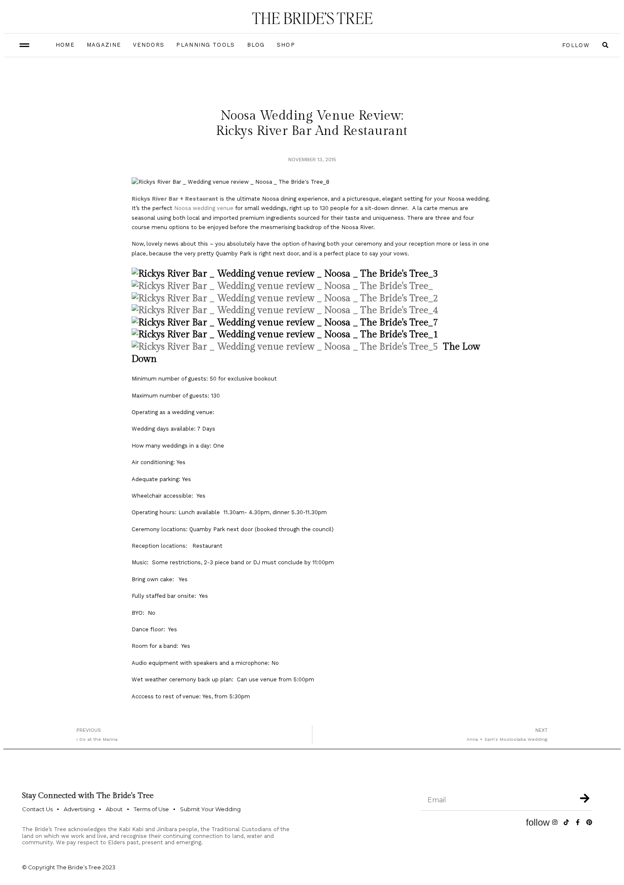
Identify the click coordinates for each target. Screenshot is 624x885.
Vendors (148, 45)
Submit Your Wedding (210, 809)
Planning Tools (205, 45)
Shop (286, 45)
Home (65, 45)
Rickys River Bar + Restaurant (176, 199)
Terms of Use (151, 809)
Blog (256, 45)
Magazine (104, 45)
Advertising (79, 809)
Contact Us (37, 809)
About (114, 809)
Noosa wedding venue (203, 208)
